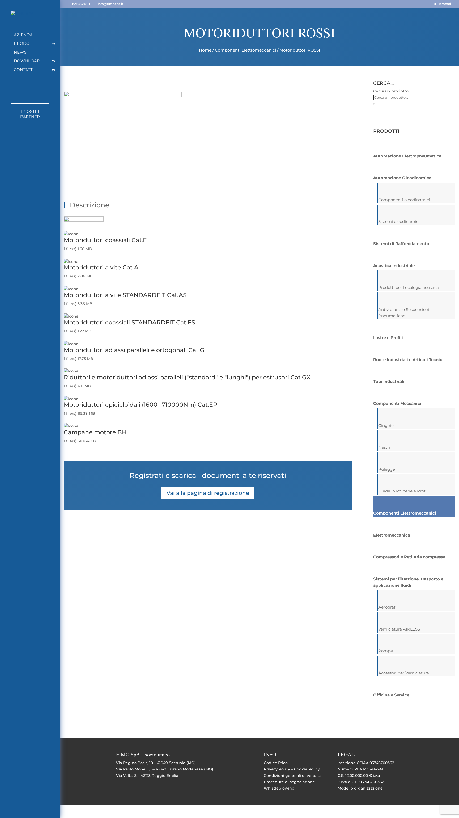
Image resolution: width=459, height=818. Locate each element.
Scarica (70, 255)
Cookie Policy (307, 769)
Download (27, 61)
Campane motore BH (95, 432)
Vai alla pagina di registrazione (208, 493)
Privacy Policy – (279, 769)
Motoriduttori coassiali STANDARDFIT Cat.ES (129, 322)
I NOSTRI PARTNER (30, 114)
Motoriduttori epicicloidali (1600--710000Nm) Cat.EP (140, 404)
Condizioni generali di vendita (292, 775)
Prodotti (25, 44)
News (20, 52)
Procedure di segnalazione (289, 782)
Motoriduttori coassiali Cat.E (105, 240)
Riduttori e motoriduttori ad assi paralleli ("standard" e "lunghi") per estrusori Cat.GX (187, 377)
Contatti (24, 70)
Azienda (23, 35)
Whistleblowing (279, 788)
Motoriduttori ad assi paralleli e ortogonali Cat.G (134, 350)
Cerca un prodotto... (392, 91)
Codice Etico (276, 762)
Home (205, 50)
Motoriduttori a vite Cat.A (101, 267)
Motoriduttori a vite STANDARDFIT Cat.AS (125, 295)
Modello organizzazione (360, 788)
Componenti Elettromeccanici (245, 50)
